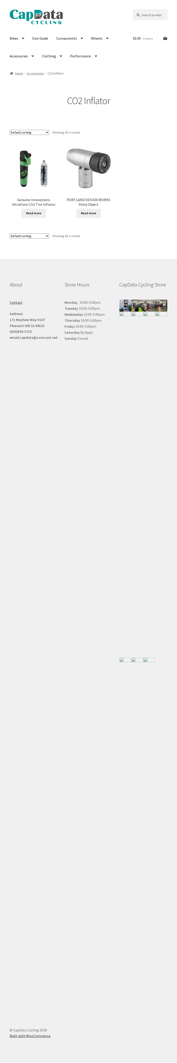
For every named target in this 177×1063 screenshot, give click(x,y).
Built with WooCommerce (30, 1035)
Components (66, 38)
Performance (80, 56)
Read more (33, 213)
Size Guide (40, 38)
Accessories (19, 56)
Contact (16, 302)
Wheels (97, 38)
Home (19, 73)
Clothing (49, 56)
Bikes (14, 38)
